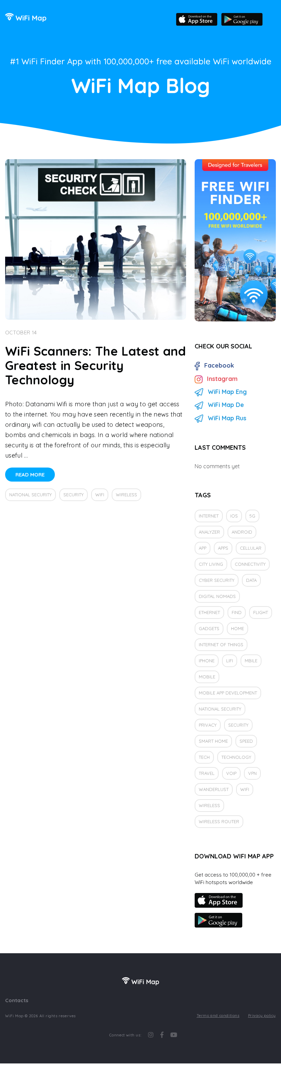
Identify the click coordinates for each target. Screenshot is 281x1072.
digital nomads (217, 596)
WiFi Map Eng (227, 392)
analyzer (209, 532)
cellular (250, 548)
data (251, 580)
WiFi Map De (226, 405)
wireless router (219, 821)
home (237, 628)
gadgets (209, 628)
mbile (251, 660)
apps (223, 548)
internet (209, 516)
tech (204, 757)
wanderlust (214, 789)
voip (231, 773)
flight (260, 612)
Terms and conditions (218, 1015)
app (202, 548)
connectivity (250, 564)
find (237, 612)
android (242, 532)
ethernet (209, 612)
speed (246, 741)
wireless (126, 494)
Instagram (222, 379)
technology (236, 757)
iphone (207, 660)
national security (30, 494)
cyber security (216, 580)
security (73, 494)
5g (252, 516)
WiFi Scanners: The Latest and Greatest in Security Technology (95, 365)
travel (207, 773)
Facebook (219, 365)
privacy (208, 725)
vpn (252, 773)
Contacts (16, 1000)
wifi (99, 494)
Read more (30, 474)
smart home (213, 741)
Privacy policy (262, 1015)
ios (234, 516)
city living (211, 564)
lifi (229, 660)
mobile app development (228, 692)
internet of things (221, 644)
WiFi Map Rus (227, 418)
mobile (207, 676)
